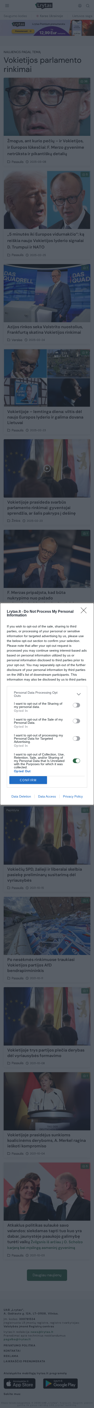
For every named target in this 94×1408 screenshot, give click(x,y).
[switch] (76, 705)
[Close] (85, 611)
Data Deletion (21, 796)
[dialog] (47, 704)
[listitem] (47, 694)
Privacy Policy (73, 796)
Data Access (47, 796)
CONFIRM (28, 780)
